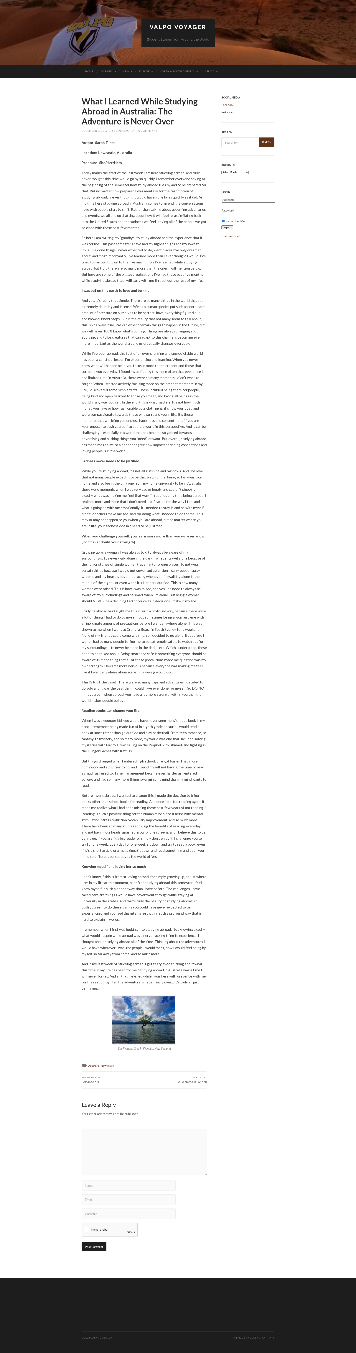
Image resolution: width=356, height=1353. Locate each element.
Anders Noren (256, 1337)
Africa (210, 71)
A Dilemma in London (192, 1080)
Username (227, 199)
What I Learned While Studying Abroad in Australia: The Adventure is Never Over (140, 111)
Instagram (227, 112)
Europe (144, 71)
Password (227, 210)
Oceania (107, 71)
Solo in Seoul (92, 1080)
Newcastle (107, 1065)
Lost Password (230, 236)
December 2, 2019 (95, 130)
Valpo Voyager (178, 27)
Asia (126, 71)
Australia (94, 1065)
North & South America (177, 71)
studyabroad (123, 130)
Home (89, 71)
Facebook (227, 104)
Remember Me (235, 221)
